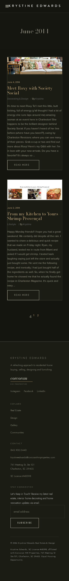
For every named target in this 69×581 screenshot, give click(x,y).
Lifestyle (11, 224)
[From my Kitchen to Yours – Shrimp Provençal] (34, 190)
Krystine (39, 98)
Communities (17, 432)
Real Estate (15, 410)
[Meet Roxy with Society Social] (34, 65)
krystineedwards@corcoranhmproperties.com (32, 457)
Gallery (13, 425)
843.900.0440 (18, 450)
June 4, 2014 (13, 82)
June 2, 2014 (13, 208)
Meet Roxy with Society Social (30, 90)
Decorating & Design (17, 98)
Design (13, 418)
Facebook (28, 391)
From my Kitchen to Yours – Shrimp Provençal (34, 216)
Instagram (15, 391)
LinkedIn (41, 391)
